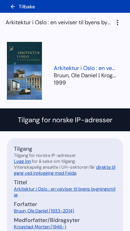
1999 (60, 82)
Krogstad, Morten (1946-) (40, 227)
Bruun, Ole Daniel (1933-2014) (44, 211)
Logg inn (22, 161)
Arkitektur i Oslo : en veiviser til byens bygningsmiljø (85, 68)
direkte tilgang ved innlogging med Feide (64, 170)
